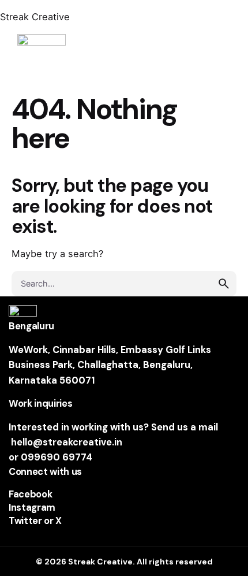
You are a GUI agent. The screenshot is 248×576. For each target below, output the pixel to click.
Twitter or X (35, 521)
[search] (223, 283)
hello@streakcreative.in (66, 442)
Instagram (32, 507)
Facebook (30, 494)
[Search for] (124, 283)
